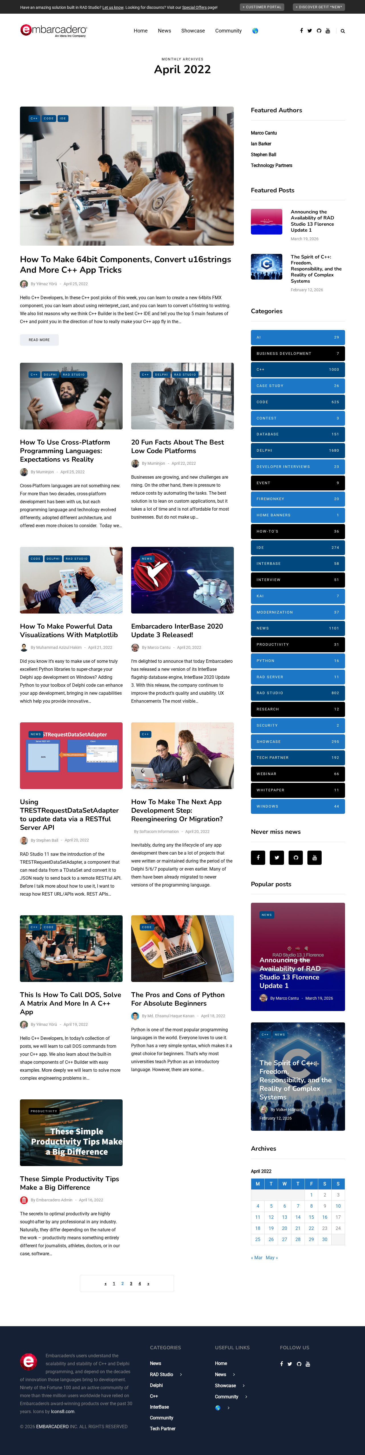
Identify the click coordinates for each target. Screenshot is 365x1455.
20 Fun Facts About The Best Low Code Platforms (177, 446)
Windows (298, 806)
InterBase (298, 563)
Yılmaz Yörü (46, 284)
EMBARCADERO (52, 1426)
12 (271, 1217)
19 (271, 1228)
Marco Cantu (159, 647)
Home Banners (298, 515)
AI (298, 337)
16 (324, 1217)
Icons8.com (62, 1411)
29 (311, 1239)
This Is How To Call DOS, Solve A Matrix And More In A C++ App (70, 1003)
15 (311, 1217)
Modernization (298, 612)
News (164, 31)
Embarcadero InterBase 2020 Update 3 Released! (177, 630)
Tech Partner (298, 757)
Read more (39, 340)
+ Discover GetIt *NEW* (319, 7)
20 (284, 1228)
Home (141, 31)
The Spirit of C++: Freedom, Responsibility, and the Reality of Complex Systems (316, 269)
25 (257, 1239)
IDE (63, 118)
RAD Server (298, 677)
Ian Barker (261, 143)
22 (311, 1228)
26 (271, 1239)
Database (298, 434)
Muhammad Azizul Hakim (59, 647)
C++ (34, 118)
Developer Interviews (298, 466)
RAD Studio (74, 374)
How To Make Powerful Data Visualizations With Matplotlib (69, 630)
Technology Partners (271, 165)
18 (257, 1228)
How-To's (298, 531)
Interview (298, 580)
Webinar (298, 774)
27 (284, 1239)
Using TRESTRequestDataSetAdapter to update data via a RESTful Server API (69, 814)
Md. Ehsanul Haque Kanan (170, 1016)
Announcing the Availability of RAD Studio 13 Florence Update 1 (312, 221)
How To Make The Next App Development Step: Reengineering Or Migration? (177, 810)
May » (272, 1257)
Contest (298, 418)
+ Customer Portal (262, 7)
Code (49, 118)
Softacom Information (159, 831)
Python (298, 661)
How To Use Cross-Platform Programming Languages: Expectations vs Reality (65, 451)
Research (298, 709)
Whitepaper (298, 790)
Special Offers (194, 7)
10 (338, 1206)
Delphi (50, 374)
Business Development (298, 353)
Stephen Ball (47, 840)
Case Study (298, 386)
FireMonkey (298, 499)
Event (298, 483)
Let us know (112, 7)
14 (298, 1217)
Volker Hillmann (290, 1109)
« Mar (256, 1257)
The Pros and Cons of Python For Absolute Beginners (178, 999)
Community (228, 31)
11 (257, 1217)
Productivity (44, 1111)
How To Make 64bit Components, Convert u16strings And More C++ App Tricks (125, 265)
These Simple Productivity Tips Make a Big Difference (69, 1183)
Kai (298, 596)
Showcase (193, 31)
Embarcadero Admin (54, 1200)
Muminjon (45, 472)
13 (284, 1217)
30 (324, 1239)
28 (298, 1239)
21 (298, 1228)
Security (298, 725)
